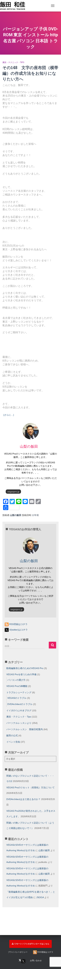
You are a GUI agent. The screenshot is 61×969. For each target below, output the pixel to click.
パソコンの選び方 (16, 680)
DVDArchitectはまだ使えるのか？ (23, 799)
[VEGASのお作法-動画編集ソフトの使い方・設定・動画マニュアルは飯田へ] (13, 6)
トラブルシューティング (18, 692)
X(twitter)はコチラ (18, 629)
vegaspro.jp (13, 491)
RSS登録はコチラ (18, 624)
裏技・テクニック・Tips (13, 62)
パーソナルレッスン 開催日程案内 (24, 729)
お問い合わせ (36, 960)
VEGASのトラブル (16, 698)
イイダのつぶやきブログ (18, 710)
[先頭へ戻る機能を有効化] (54, 949)
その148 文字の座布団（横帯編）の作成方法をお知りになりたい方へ (30, 73)
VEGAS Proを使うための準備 (21, 674)
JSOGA (40, 897)
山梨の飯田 (44, 850)
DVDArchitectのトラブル (19, 704)
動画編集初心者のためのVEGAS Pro (24, 668)
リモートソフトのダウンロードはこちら (31, 944)
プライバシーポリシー (17, 952)
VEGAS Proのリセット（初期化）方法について (30, 787)
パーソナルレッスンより (18, 723)
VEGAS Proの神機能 (16, 686)
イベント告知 (13, 742)
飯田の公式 (12, 735)
